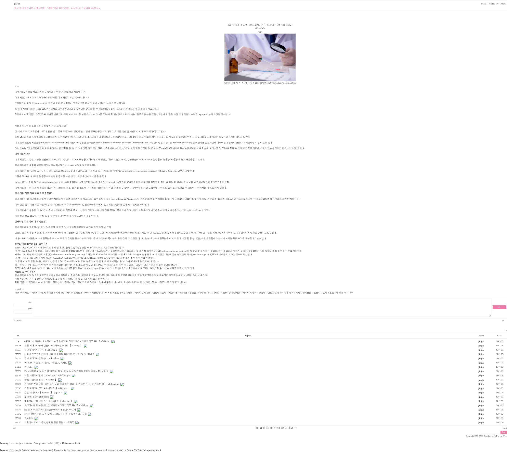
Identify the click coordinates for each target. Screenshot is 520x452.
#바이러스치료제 (74, 293)
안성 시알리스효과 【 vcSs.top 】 (40, 380)
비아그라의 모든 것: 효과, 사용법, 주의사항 (45, 363)
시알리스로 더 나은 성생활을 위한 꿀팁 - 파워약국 (49, 422)
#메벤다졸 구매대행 (177, 293)
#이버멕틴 (59, 293)
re (503, 321)
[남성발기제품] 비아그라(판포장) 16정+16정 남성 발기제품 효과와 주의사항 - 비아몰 (66, 371)
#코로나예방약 (335, 293)
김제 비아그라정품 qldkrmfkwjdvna (41, 358)
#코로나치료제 (319, 293)
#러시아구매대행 (141, 293)
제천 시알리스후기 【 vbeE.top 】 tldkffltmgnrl (47, 375)
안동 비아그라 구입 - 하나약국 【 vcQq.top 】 (46, 388)
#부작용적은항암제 (93, 293)
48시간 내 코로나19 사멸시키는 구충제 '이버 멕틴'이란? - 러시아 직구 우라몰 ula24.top (67, 341)
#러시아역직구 (249, 293)
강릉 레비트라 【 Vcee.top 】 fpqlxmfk (43, 392)
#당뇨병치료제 (159, 293)
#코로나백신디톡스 (122, 293)
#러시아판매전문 (302, 293)
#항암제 (261, 293)
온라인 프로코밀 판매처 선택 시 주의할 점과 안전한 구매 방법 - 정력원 (59, 354)
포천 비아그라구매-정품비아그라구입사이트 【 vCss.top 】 (53, 345)
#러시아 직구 (286, 293)
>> (296, 428)
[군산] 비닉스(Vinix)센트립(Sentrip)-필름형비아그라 (50, 409)
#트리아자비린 (22, 293)
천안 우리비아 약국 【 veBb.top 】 (41, 350)
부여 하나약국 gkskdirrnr (36, 397)
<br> (160, 153)
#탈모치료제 (272, 293)
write (19, 321)
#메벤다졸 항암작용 (230, 293)
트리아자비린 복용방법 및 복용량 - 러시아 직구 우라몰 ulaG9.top (56, 405)
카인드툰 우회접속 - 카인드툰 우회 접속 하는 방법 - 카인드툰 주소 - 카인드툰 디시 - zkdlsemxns (71, 384)
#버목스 (108, 293)
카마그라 (28, 367)
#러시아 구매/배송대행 (41, 293)
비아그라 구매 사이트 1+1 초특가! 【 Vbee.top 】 (48, 401)
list (15, 321)
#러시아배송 (213, 293)
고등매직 (28, 418)
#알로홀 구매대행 (197, 293)
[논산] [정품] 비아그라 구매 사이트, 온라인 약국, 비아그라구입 (55, 414)
